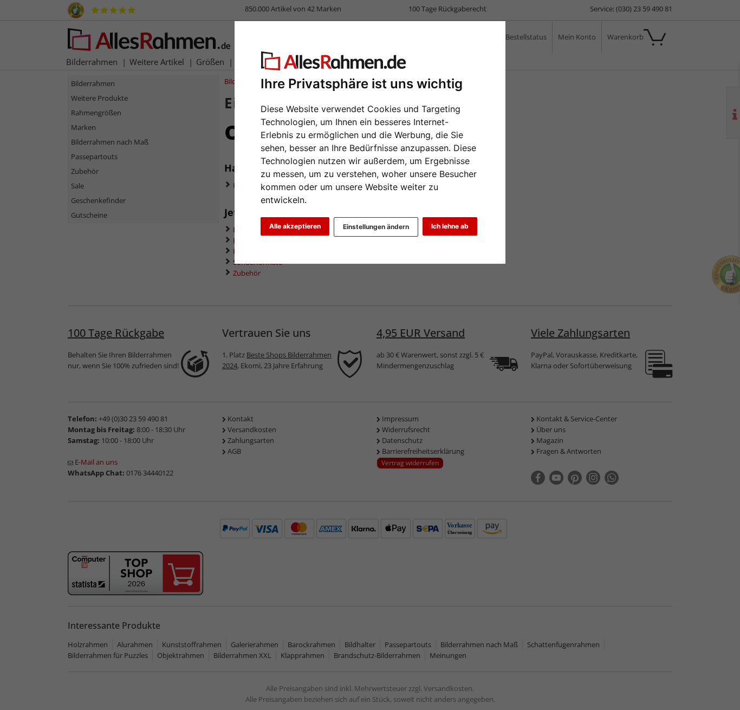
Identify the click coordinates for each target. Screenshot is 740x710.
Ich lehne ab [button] (450, 226)
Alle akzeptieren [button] (295, 226)
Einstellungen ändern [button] (376, 227)
